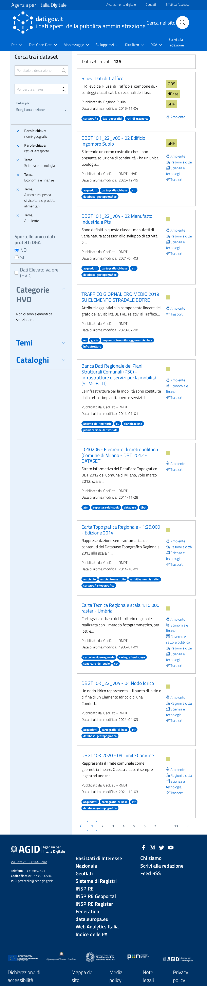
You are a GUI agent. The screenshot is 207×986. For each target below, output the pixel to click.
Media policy (115, 976)
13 (176, 826)
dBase (173, 94)
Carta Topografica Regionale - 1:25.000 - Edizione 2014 (120, 529)
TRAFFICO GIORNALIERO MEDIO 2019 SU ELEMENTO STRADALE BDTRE (120, 297)
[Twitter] (161, 847)
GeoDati (84, 873)
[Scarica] (168, 219)
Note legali (148, 976)
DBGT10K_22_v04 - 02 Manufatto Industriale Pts (116, 218)
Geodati (151, 4)
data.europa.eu (92, 919)
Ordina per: (23, 103)
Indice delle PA (92, 934)
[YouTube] (171, 847)
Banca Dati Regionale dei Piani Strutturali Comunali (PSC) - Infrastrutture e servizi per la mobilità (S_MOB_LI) (118, 374)
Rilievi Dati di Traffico (102, 78)
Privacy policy (180, 976)
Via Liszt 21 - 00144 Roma (29, 861)
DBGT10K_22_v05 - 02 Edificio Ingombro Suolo (113, 140)
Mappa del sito (83, 976)
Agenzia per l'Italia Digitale (39, 5)
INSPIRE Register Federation (94, 907)
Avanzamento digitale (121, 4)
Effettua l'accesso (177, 4)
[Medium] (152, 847)
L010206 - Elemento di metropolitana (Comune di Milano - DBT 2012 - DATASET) (119, 455)
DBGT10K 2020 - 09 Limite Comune (117, 755)
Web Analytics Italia (97, 926)
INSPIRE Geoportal (96, 896)
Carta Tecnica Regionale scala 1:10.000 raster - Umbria (120, 608)
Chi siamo (151, 858)
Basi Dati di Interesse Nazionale (99, 862)
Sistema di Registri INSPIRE (96, 885)
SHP (171, 104)
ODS (171, 83)
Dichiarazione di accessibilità (24, 976)
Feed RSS (150, 873)
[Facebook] (143, 847)
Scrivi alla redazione (162, 866)
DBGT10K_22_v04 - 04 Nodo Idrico (117, 683)
